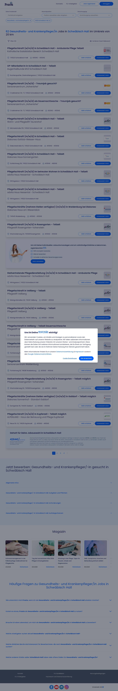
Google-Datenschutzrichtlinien (39, 354)
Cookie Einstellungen (70, 358)
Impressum (79, 352)
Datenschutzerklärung (64, 352)
